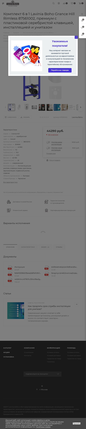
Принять (76, 423)
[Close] (76, 37)
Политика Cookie (43, 427)
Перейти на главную (60, 70)
